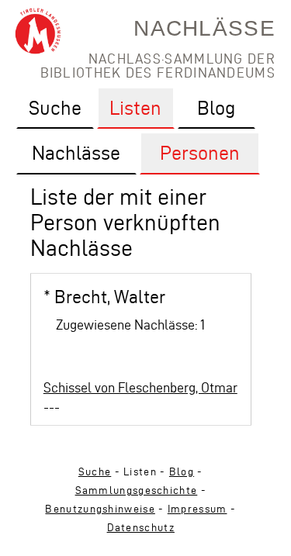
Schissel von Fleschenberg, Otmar (140, 387)
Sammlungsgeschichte (136, 490)
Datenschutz (141, 528)
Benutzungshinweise (99, 509)
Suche (95, 472)
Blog (181, 472)
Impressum (197, 509)
